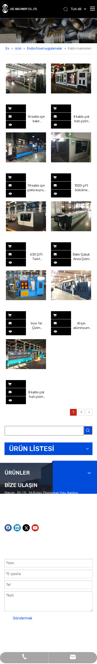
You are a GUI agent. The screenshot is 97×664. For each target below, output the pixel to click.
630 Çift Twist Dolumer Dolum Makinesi (36, 257)
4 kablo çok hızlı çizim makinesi (81, 119)
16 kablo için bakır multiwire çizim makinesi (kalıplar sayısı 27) (36, 119)
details (13, 123)
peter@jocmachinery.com (36, 516)
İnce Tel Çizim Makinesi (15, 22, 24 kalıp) (36, 326)
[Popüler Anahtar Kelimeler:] (88, 430)
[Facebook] (8, 527)
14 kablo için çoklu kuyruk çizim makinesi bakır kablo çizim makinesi (36, 188)
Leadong (68, 636)
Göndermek (22, 618)
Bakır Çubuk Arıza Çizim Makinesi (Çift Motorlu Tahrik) (81, 257)
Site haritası (24, 636)
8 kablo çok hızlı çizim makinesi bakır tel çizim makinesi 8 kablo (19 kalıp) (36, 394)
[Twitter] (26, 527)
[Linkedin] (17, 527)
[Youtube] (35, 527)
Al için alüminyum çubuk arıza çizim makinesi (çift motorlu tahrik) (81, 326)
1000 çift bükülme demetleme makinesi (81, 188)
